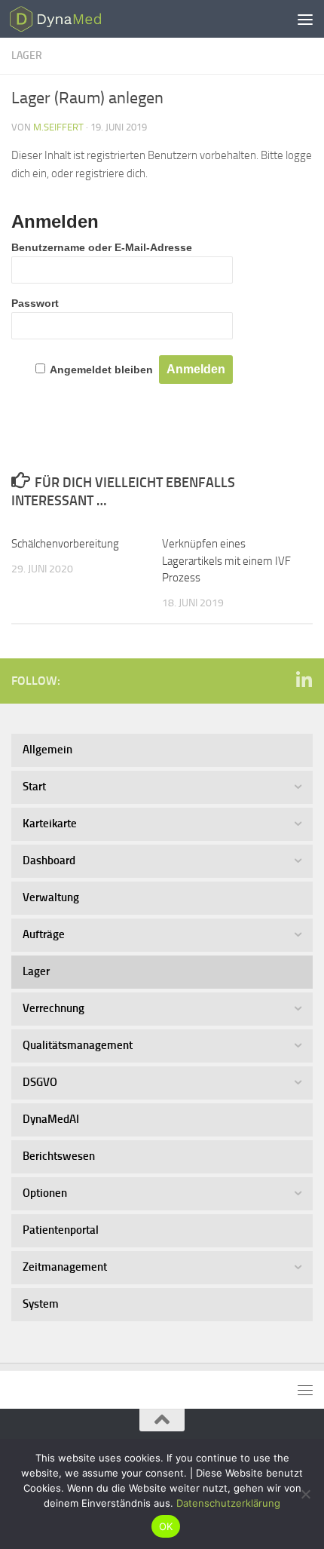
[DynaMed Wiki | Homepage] (73, 19)
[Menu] (305, 19)
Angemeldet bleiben (101, 369)
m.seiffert (58, 127)
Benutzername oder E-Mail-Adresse (101, 247)
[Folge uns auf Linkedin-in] (304, 680)
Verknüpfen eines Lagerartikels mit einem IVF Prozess (226, 560)
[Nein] (305, 1493)
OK (166, 1526)
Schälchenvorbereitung (65, 544)
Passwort (35, 303)
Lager (26, 55)
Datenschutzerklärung (228, 1503)
